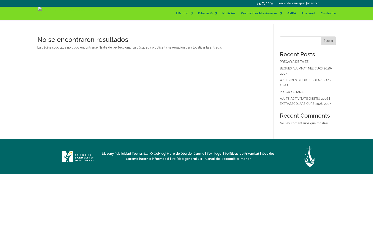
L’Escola (182, 13)
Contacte (328, 13)
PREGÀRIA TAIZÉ (292, 92)
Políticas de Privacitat (242, 153)
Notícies (228, 13)
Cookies (268, 153)
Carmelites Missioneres (259, 13)
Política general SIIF (187, 159)
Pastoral (308, 13)
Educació (205, 13)
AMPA (291, 13)
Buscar (328, 41)
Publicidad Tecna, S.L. (131, 153)
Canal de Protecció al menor (228, 159)
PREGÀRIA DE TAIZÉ (294, 61)
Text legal (215, 153)
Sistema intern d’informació (148, 159)
